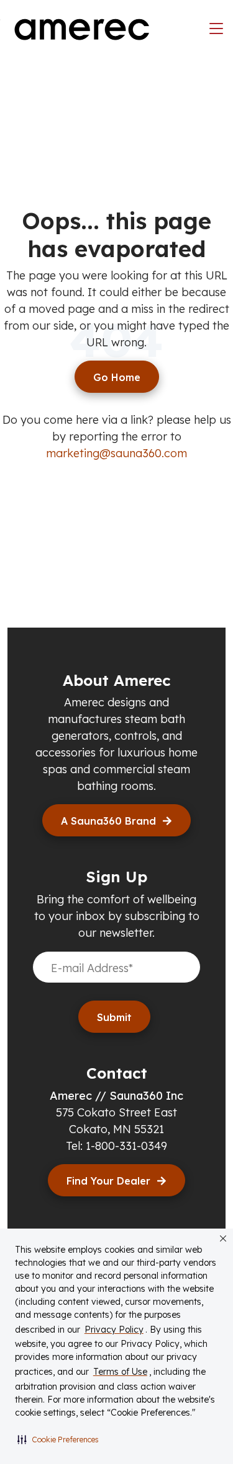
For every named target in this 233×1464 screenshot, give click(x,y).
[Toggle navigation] (216, 29)
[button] (58, 1439)
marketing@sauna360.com (116, 453)
